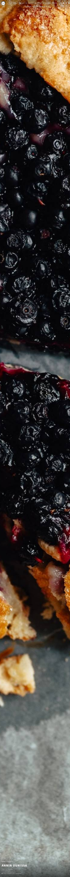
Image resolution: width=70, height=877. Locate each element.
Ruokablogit (35, 6)
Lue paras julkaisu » (5, 872)
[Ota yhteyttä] (63, 3)
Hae (26, 3)
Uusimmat (15, 3)
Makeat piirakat (9, 873)
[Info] (66, 3)
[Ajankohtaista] (69, 3)
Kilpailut (45, 3)
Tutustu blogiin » (12, 872)
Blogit (49, 3)
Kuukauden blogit (32, 3)
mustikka (13, 873)
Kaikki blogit (28, 6)
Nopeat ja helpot (18, 873)
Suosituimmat (21, 3)
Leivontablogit (42, 6)
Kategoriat (39, 3)
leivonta (4, 873)
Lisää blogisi (54, 3)
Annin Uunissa (14, 865)
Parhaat (10, 3)
